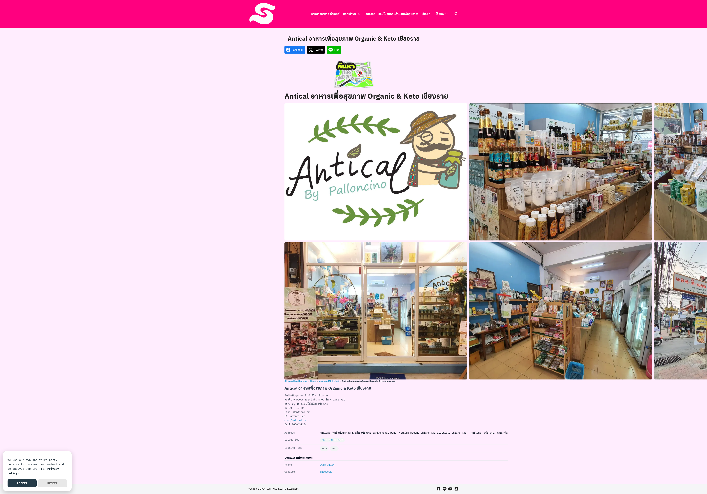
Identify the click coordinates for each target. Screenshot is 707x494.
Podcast (369, 14)
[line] (444, 489)
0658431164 (327, 464)
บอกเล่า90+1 (351, 14)
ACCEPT (22, 483)
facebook (326, 471)
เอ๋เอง (424, 14)
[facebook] (438, 489)
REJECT (52, 483)
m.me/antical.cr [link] (295, 420)
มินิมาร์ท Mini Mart (329, 381)
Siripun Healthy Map (295, 381)
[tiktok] (456, 489)
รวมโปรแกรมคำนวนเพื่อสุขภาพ (398, 14)
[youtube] (450, 489)
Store (313, 381)
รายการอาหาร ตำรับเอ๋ (325, 14)
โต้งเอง (440, 14)
